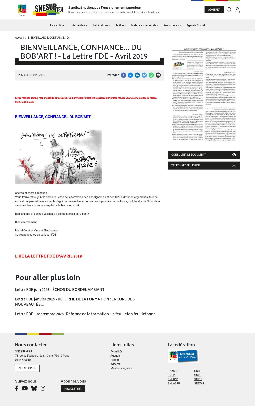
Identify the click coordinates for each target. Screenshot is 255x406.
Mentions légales (121, 368)
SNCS (197, 371)
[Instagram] (43, 389)
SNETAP (199, 383)
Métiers (121, 25)
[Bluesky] (34, 389)
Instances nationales (144, 25)
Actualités (116, 351)
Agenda (115, 355)
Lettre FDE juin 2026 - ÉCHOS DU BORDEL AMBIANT (59, 290)
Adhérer (214, 9)
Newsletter (73, 388)
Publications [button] (100, 25)
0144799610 (23, 359)
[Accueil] (48, 10)
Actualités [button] (78, 25)
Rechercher (229, 10)
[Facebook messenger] (130, 75)
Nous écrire (27, 368)
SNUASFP (174, 383)
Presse (115, 359)
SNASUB (173, 371)
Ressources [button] (171, 25)
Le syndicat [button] (57, 25)
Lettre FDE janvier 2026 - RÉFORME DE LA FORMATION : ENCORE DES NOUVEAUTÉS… (75, 302)
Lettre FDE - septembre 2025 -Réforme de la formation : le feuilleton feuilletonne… (87, 314)
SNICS (198, 379)
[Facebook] (123, 75)
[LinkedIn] (137, 75)
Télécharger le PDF (185, 165)
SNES (197, 375)
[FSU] (22, 10)
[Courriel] (158, 75)
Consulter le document (188, 154)
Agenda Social (195, 25)
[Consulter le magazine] (204, 95)
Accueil (19, 37)
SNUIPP (173, 379)
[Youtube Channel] (25, 389)
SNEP (171, 375)
